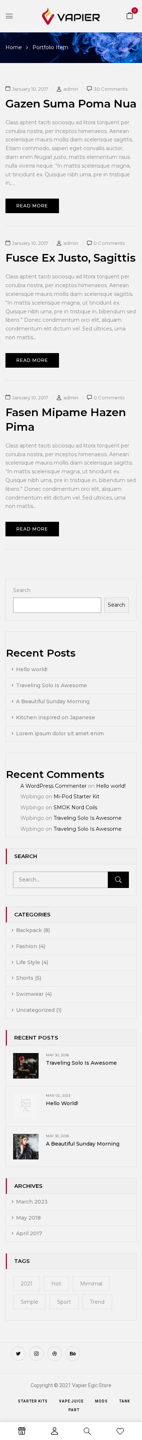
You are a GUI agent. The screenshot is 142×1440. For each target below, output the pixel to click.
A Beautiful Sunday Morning (53, 701)
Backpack (29, 930)
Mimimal (91, 1283)
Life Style (28, 962)
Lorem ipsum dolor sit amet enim (60, 733)
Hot (56, 1283)
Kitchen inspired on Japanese (55, 717)
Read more (32, 205)
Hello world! (31, 669)
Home (13, 47)
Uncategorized (35, 1010)
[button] (129, 15)
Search (22, 590)
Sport (64, 1302)
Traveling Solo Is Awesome (51, 685)
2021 (26, 1283)
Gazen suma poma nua (71, 103)
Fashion (26, 946)
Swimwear (30, 994)
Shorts (24, 978)
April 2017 (29, 1233)
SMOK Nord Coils (75, 807)
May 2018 (28, 1217)
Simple (29, 1302)
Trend (97, 1302)
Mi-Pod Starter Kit (76, 796)
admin (70, 89)
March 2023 (32, 1201)
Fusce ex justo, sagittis (70, 258)
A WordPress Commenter (53, 786)
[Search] (118, 880)
